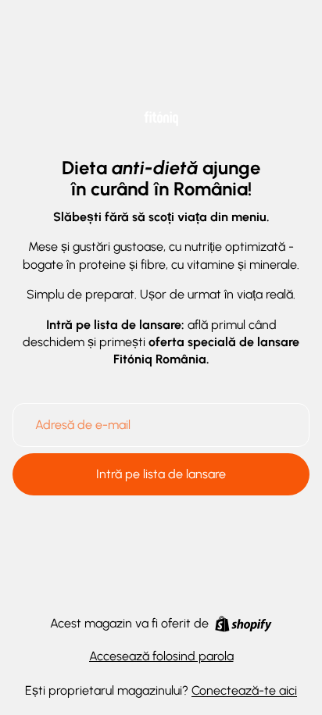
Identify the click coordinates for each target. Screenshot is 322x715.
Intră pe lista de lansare (161, 474)
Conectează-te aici (244, 690)
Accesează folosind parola (161, 656)
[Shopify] (243, 624)
